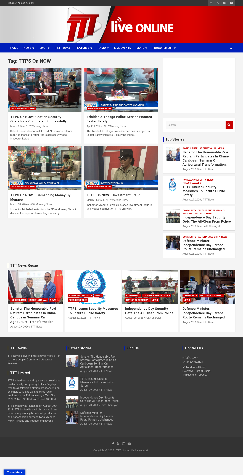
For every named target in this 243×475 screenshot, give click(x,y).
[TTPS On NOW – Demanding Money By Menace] (44, 168)
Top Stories (174, 139)
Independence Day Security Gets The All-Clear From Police (207, 219)
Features (82, 47)
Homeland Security (194, 180)
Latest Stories (80, 348)
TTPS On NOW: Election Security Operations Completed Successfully (38, 119)
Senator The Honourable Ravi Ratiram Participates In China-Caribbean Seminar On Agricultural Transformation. (206, 158)
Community (189, 210)
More (140, 47)
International (207, 148)
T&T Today (62, 47)
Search (229, 125)
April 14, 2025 (94, 126)
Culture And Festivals (210, 210)
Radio (102, 47)
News (27, 47)
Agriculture (190, 148)
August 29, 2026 (192, 169)
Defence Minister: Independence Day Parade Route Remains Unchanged (204, 245)
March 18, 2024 (19, 204)
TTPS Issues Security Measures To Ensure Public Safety (204, 191)
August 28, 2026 (192, 226)
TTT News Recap (24, 265)
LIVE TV (45, 47)
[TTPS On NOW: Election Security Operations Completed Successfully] (44, 90)
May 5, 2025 (17, 126)
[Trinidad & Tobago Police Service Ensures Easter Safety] (121, 90)
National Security (194, 213)
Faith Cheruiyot (211, 226)
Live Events (122, 47)
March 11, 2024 (95, 200)
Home (14, 47)
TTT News (209, 169)
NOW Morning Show (23, 108)
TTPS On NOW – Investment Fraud (113, 195)
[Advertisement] (199, 85)
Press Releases (192, 183)
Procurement (162, 47)
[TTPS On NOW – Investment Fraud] (121, 168)
